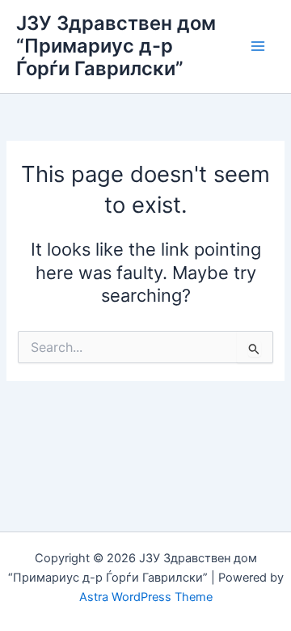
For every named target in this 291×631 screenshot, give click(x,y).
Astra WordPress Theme (146, 597)
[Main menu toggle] (258, 46)
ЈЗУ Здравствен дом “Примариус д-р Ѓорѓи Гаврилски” (116, 46)
